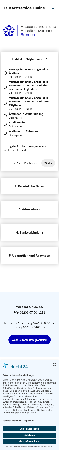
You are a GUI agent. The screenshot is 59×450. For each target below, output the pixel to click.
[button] (24, 8)
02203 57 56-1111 (32, 312)
